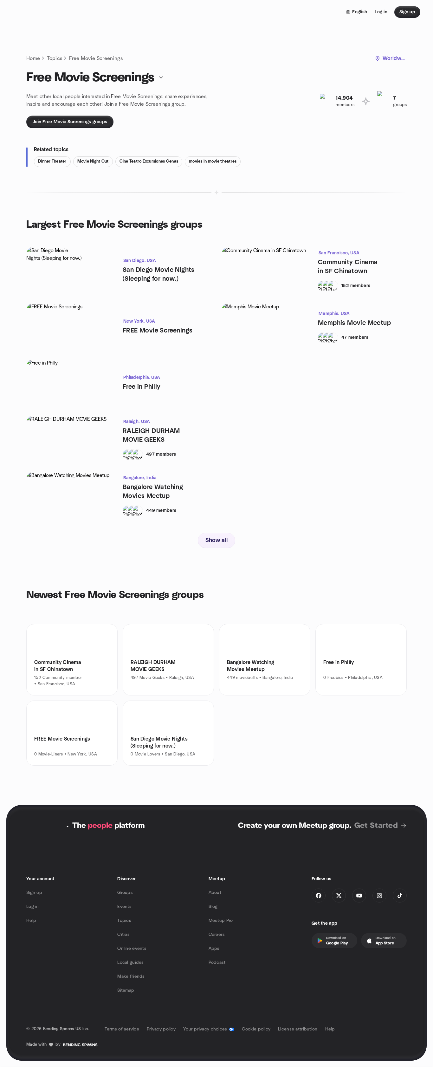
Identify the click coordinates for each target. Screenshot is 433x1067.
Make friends (131, 976)
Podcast (217, 962)
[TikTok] (400, 896)
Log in (32, 906)
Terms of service (122, 1029)
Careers (217, 934)
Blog (213, 906)
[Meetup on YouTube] (359, 896)
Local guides (130, 962)
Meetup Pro (221, 920)
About (215, 892)
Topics (54, 58)
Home (33, 58)
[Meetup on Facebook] (319, 896)
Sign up (34, 892)
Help (31, 920)
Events (124, 906)
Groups (125, 892)
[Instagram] (379, 896)
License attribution (297, 1029)
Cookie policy (256, 1029)
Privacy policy (161, 1029)
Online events (131, 948)
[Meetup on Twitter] (339, 896)
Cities (123, 934)
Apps (214, 948)
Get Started (376, 825)
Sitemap (125, 990)
